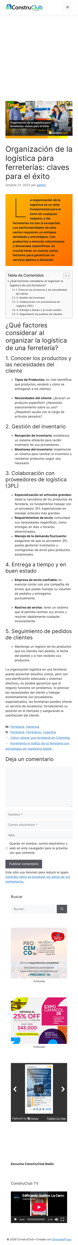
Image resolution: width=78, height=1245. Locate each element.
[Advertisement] (39, 55)
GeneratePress (61, 1239)
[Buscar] (62, 909)
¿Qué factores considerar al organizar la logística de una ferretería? (36, 283)
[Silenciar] (56, 1219)
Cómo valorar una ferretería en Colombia (40, 738)
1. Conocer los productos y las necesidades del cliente (41, 291)
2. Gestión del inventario (31, 297)
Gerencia (32, 727)
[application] (39, 1207)
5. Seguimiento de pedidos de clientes (40, 314)
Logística (49, 732)
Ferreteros (33, 732)
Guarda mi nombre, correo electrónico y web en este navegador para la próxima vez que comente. (38, 848)
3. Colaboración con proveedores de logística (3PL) (38, 303)
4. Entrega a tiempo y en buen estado (39, 310)
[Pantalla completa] (62, 1219)
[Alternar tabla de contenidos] (65, 276)
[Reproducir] (15, 1219)
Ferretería (17, 727)
